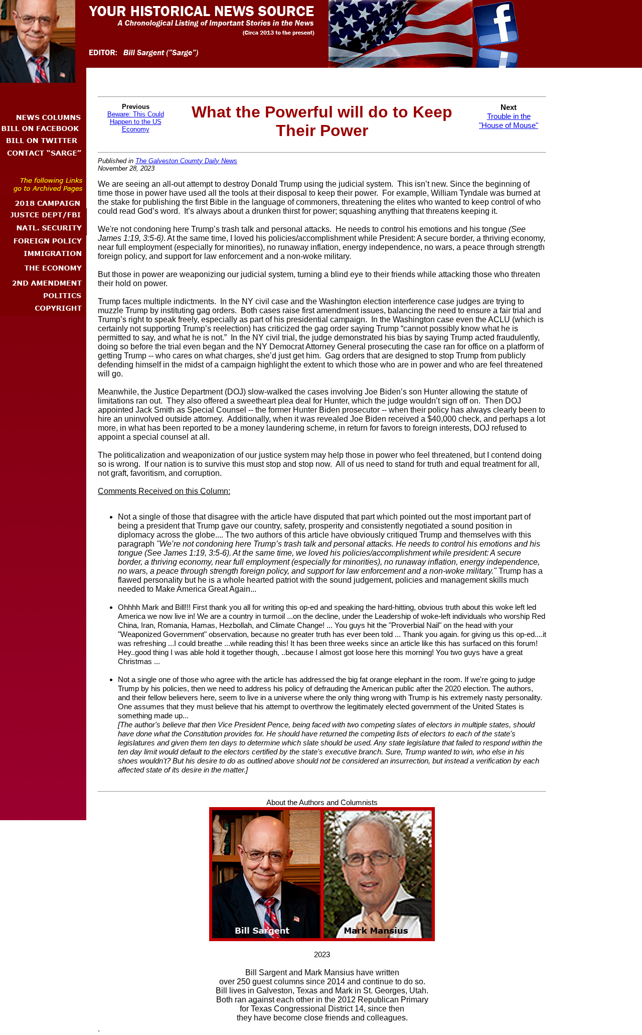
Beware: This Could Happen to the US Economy (135, 121)
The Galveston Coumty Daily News (186, 161)
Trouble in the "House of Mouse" (508, 121)
